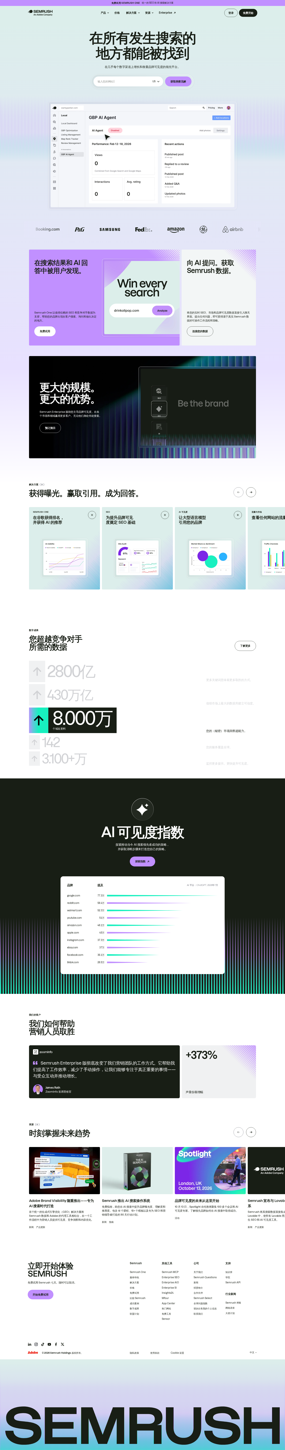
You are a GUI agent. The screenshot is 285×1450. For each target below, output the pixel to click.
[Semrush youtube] (49, 1344)
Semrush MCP (170, 1272)
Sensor (166, 1319)
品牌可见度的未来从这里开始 (197, 1201)
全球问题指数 (200, 1303)
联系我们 (198, 1314)
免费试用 (45, 331)
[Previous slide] (238, 492)
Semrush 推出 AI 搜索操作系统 (126, 1201)
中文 (252, 1352)
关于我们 (198, 1272)
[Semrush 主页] (40, 13)
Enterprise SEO (170, 1277)
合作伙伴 (198, 1293)
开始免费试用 (40, 1294)
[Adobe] (33, 1352)
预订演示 (50, 427)
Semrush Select (203, 1298)
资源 (147, 12)
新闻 (196, 1282)
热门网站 (166, 1308)
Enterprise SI (169, 1287)
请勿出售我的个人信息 (205, 1308)
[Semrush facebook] (56, 1344)
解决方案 (131, 12)
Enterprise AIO (170, 1282)
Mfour (165, 1298)
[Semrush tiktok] (42, 1344)
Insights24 (168, 1293)
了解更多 (245, 645)
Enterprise (165, 12)
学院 (227, 1277)
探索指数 (140, 861)
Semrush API (232, 1282)
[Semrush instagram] (36, 1344)
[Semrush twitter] (62, 1344)
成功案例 (134, 1303)
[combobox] (124, 81)
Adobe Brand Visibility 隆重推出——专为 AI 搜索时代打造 (61, 1203)
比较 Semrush (137, 1298)
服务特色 (134, 1277)
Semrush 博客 (233, 1302)
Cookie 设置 (177, 1353)
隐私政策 (134, 1353)
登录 (231, 12)
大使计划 (230, 1313)
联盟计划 (134, 1314)
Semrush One (138, 1272)
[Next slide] (251, 492)
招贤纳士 (198, 1287)
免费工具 (166, 1314)
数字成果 (134, 1308)
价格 (117, 12)
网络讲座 (230, 1308)
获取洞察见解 (178, 81)
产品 (103, 12)
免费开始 (248, 12)
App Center (168, 1303)
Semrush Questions (205, 1277)
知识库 (228, 1272)
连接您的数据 (200, 331)
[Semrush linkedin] (29, 1344)
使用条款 (154, 1353)
